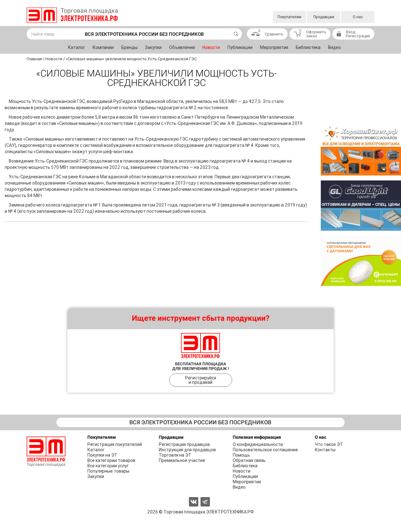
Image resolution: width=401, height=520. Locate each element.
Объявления (182, 47)
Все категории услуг (108, 465)
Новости (211, 47)
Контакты (325, 449)
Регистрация (358, 36)
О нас (358, 17)
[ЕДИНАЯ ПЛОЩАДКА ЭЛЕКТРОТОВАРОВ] (72, 15)
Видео (334, 47)
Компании (103, 47)
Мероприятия (274, 47)
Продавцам (323, 17)
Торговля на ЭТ (175, 455)
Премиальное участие (182, 460)
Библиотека (308, 47)
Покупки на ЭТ (102, 455)
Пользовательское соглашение (265, 449)
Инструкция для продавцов (187, 449)
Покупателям (289, 17)
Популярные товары (108, 471)
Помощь (241, 455)
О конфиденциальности (258, 444)
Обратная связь (249, 460)
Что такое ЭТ (329, 444)
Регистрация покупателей (114, 444)
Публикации (240, 47)
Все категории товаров (111, 460)
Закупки (153, 47)
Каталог (76, 47)
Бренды (129, 47)
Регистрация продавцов (184, 444)
